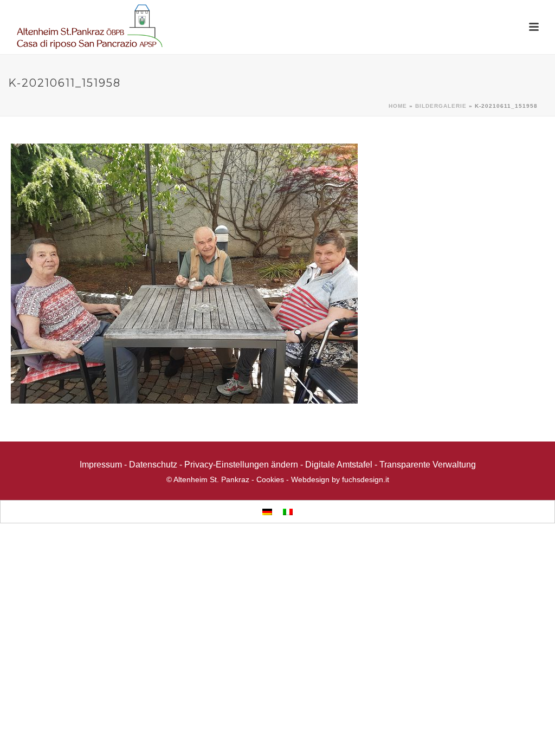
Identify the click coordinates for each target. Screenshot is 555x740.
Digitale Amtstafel (338, 464)
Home (398, 106)
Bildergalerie (441, 106)
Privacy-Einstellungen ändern (241, 464)
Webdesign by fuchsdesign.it (340, 479)
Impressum (101, 464)
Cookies (270, 479)
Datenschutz (153, 464)
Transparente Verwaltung (427, 464)
